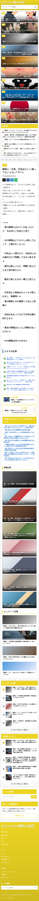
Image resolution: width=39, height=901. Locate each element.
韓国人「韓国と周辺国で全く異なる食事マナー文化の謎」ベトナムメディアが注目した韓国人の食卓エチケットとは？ (21, 389)
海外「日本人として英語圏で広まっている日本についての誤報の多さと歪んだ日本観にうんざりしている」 (19, 437)
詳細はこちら (19, 815)
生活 (2, 841)
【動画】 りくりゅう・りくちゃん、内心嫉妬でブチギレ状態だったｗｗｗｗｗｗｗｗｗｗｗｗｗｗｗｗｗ (21, 367)
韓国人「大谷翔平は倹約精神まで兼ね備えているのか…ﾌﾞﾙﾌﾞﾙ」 (25, 696)
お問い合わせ (5, 856)
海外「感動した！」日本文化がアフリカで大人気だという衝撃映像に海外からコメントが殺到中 (21, 358)
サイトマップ (5, 862)
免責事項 (3, 874)
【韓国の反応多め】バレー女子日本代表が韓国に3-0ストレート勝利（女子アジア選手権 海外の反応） (19, 445)
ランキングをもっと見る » (19, 730)
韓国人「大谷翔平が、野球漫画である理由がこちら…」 (25, 721)
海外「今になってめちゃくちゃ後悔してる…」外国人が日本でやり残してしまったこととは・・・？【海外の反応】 (21, 380)
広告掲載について (6, 859)
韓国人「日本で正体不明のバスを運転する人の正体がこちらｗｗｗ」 (25, 705)
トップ (3, 854)
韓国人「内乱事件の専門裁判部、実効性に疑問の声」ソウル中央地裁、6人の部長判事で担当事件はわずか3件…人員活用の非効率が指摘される (25, 760)
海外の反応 (4, 844)
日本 (6, 160)
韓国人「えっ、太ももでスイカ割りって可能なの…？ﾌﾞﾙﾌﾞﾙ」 (25, 713)
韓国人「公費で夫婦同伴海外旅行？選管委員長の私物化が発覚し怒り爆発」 (25, 767)
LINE (16, 180)
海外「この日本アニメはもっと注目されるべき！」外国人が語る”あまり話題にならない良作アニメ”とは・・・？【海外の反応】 (19, 454)
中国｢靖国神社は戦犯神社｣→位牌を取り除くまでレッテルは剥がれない (21, 376)
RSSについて (5, 877)
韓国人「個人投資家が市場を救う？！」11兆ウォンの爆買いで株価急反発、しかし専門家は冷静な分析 (25, 750)
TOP (2, 160)
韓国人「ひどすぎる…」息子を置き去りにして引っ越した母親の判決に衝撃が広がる (25, 688)
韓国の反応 (4, 835)
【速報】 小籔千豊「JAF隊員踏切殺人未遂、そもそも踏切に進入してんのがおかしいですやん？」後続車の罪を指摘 (21, 372)
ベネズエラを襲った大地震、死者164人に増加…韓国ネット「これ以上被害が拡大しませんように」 (24, 776)
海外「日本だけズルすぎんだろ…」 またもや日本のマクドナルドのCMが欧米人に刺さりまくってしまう (21, 363)
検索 (33, 796)
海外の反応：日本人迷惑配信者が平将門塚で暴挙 (18, 384)
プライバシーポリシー (8, 871)
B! (12, 180)
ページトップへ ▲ (6, 898)
